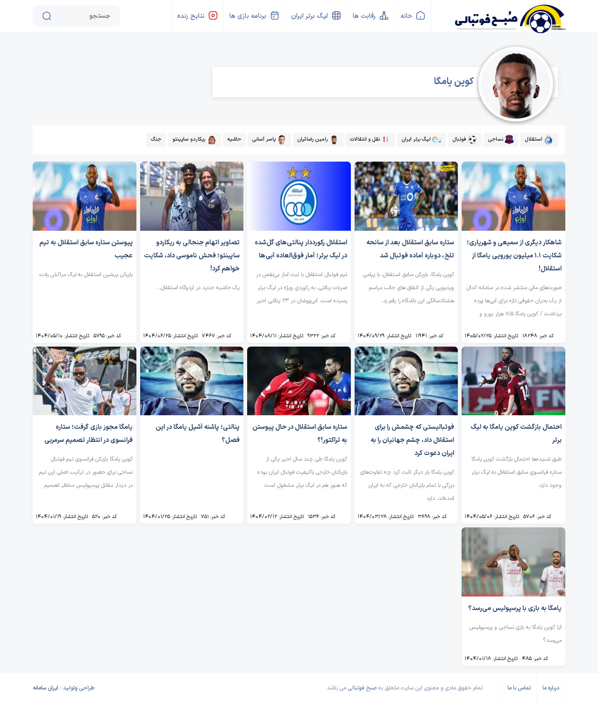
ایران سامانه (45, 688)
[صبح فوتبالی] (509, 15)
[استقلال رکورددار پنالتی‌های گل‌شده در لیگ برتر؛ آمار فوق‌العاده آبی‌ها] (299, 228)
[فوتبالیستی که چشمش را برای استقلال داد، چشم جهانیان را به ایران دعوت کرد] (406, 413)
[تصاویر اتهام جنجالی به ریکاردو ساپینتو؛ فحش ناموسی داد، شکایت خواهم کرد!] (192, 228)
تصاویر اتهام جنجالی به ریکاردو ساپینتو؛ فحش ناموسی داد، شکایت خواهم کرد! (192, 256)
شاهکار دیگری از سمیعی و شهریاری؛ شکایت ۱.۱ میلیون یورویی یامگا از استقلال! (514, 256)
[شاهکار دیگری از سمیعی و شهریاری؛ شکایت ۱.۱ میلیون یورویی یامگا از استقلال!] (513, 228)
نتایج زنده (191, 16)
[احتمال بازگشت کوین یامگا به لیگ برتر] (513, 413)
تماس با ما (519, 688)
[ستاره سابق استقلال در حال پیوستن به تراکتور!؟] (299, 413)
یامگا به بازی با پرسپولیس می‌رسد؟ (515, 608)
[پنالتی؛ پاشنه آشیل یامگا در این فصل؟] (192, 413)
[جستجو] (46, 16)
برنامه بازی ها (247, 16)
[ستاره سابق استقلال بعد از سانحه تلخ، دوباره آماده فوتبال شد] (406, 228)
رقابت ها (364, 16)
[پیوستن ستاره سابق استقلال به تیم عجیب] (84, 228)
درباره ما (550, 688)
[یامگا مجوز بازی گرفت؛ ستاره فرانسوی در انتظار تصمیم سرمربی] (84, 413)
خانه (406, 16)
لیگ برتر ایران (309, 16)
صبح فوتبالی (362, 688)
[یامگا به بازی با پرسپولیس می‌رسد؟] (513, 594)
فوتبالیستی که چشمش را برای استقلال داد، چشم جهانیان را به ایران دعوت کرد (412, 440)
